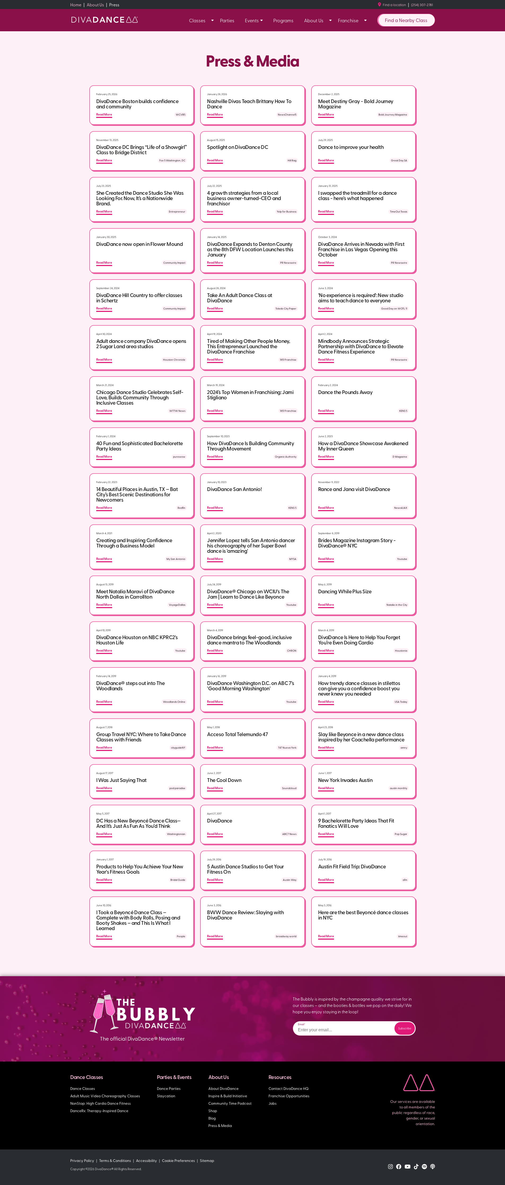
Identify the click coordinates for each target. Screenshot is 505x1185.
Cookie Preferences (178, 1160)
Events (252, 20)
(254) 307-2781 (422, 4)
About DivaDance (223, 1088)
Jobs (272, 1103)
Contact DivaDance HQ (289, 1088)
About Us (95, 4)
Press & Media (220, 1125)
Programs (283, 20)
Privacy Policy (82, 1160)
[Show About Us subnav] (330, 20)
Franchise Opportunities (289, 1095)
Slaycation (166, 1095)
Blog (212, 1118)
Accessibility (146, 1160)
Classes (197, 20)
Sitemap (207, 1160)
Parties (227, 20)
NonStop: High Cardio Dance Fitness (100, 1103)
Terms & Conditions (115, 1160)
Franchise (348, 20)
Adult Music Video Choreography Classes (105, 1095)
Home (75, 4)
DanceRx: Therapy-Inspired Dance (99, 1110)
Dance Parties (169, 1088)
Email (301, 1024)
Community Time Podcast (230, 1103)
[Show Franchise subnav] (365, 20)
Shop (212, 1110)
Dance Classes (82, 1088)
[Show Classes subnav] (212, 20)
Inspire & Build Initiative (227, 1095)
